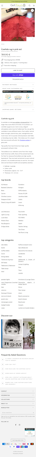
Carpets (20, 305)
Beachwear (21, 302)
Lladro (20, 199)
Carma (3, 193)
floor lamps (21, 290)
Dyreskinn (21, 184)
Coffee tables (5, 250)
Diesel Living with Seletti (8, 202)
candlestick (21, 253)
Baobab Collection (6, 187)
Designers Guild (6, 199)
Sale (2, 287)
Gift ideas (4, 262)
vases (3, 308)
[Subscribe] (34, 412)
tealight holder (5, 305)
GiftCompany (22, 190)
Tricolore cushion (25, 140)
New (19, 267)
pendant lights (5, 279)
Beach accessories (23, 296)
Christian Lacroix (6, 196)
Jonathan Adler (23, 196)
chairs (20, 293)
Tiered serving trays (7, 259)
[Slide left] (28, 39)
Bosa (2, 190)
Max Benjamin (5, 223)
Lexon (20, 202)
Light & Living (5, 214)
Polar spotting (22, 214)
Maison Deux (5, 220)
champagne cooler (7, 302)
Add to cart (17, 70)
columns (3, 290)
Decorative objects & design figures (26, 283)
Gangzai (21, 187)
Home (2, 44)
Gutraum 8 (20, 451)
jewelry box (4, 299)
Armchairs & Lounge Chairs (26, 279)
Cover (3, 253)
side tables (4, 244)
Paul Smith (21, 211)
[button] (29, 5)
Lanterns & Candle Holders (26, 308)
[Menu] (2, 5)
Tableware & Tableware (8, 265)
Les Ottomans (5, 211)
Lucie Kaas (4, 217)
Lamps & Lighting (23, 264)
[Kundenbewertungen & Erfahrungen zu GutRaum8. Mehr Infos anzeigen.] (18, 105)
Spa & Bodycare (23, 247)
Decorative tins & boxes (25, 250)
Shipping (9, 56)
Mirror (20, 287)
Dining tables (5, 256)
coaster (20, 273)
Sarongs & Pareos (6, 293)
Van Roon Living (23, 232)
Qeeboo (20, 220)
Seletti (20, 223)
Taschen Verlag (22, 226)
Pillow (20, 256)
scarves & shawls (6, 296)
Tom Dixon (21, 229)
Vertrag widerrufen (18, 440)
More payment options (18, 79)
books (3, 247)
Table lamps (4, 268)
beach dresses (22, 299)
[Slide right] (33, 39)
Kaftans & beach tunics (25, 244)
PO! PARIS (21, 217)
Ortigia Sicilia (5, 226)
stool (2, 271)
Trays (20, 270)
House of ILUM (22, 193)
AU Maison (4, 184)
